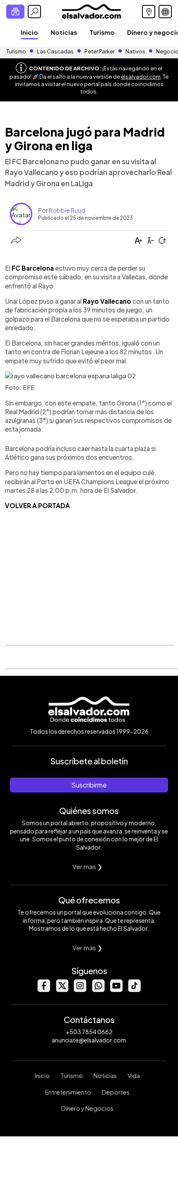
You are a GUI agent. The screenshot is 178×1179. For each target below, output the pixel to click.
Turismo (102, 32)
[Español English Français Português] (165, 11)
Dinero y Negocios (87, 1108)
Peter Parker (99, 51)
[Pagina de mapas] (148, 11)
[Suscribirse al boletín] (15, 12)
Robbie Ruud (67, 210)
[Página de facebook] (43, 990)
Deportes (116, 1092)
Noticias (64, 32)
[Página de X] (61, 990)
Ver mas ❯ (87, 866)
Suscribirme (89, 784)
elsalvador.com (141, 76)
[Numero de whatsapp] (98, 990)
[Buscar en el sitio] (34, 11)
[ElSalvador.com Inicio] (91, 10)
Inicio (29, 32)
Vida (133, 1075)
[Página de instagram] (80, 990)
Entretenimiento (68, 1092)
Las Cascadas (55, 51)
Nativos (135, 51)
